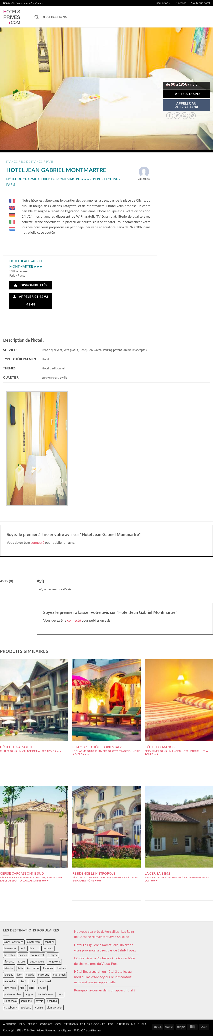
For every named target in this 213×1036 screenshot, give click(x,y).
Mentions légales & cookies (84, 1024)
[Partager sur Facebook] (169, 115)
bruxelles (9, 955)
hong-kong (54, 961)
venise (39, 1007)
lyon (19, 975)
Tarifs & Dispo (186, 94)
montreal (45, 981)
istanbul (9, 968)
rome (60, 994)
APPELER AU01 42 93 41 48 (186, 105)
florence (9, 961)
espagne (53, 955)
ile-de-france (31, 161)
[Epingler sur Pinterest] (192, 115)
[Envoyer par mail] (184, 115)
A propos (181, 3)
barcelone (10, 948)
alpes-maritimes (13, 942)
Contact (46, 1024)
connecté (37, 542)
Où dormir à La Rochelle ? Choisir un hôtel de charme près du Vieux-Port (104, 961)
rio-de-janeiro (45, 994)
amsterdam (34, 942)
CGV (58, 1024)
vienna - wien (54, 1007)
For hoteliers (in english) (127, 1024)
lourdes (8, 975)
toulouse (26, 1007)
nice (22, 988)
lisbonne (48, 968)
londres (61, 968)
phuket (42, 988)
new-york (10, 988)
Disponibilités (33, 285)
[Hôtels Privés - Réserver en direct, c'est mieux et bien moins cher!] (15, 16)
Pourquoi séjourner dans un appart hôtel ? (104, 990)
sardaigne (26, 1001)
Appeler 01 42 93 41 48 (32, 300)
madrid (30, 975)
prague (29, 994)
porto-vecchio (12, 994)
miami (22, 981)
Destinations (54, 17)
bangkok (49, 942)
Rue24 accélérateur (89, 1030)
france (11, 161)
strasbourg (10, 1007)
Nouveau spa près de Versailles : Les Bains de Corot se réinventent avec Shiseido (104, 934)
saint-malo (10, 1001)
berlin (23, 948)
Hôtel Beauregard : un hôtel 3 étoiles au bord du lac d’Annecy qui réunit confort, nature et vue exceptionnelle (103, 977)
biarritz (34, 948)
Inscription (162, 3)
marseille (9, 981)
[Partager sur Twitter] (177, 115)
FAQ (22, 1024)
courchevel (37, 955)
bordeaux (48, 948)
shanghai (52, 1001)
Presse (32, 1024)
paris (49, 161)
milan (33, 981)
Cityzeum (67, 1030)
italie (20, 968)
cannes (23, 955)
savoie (39, 1001)
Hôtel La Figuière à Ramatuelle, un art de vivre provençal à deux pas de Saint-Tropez (105, 947)
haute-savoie (36, 961)
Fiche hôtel (34, 693)
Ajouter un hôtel (200, 3)
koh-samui (33, 968)
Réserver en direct (34, 683)
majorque (43, 975)
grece (21, 961)
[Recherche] (36, 16)
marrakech (59, 975)
